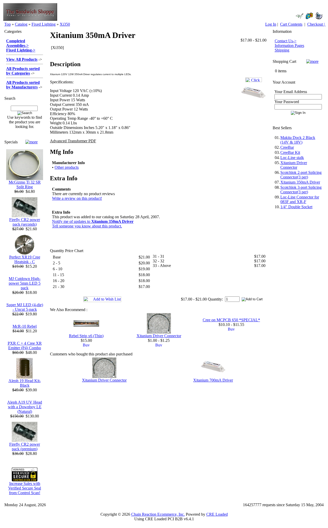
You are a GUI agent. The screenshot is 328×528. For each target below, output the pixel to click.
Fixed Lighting (44, 24)
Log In (270, 24)
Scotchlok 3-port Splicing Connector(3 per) (301, 189)
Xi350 (65, 24)
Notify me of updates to (93, 221)
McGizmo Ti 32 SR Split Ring (25, 184)
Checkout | (316, 24)
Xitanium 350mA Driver (300, 182)
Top (7, 24)
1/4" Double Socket (296, 207)
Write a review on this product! (77, 198)
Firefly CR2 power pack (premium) (24, 446)
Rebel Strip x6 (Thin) (86, 336)
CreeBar (287, 147)
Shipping (282, 50)
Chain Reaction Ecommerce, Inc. (158, 514)
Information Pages (289, 45)
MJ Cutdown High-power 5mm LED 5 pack (24, 283)
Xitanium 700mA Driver (213, 380)
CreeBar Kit (290, 152)
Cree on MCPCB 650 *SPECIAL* (231, 320)
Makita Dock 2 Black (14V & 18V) (297, 139)
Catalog (21, 24)
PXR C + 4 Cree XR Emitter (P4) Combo (25, 345)
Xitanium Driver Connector (159, 336)
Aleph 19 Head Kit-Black (24, 382)
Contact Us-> (285, 41)
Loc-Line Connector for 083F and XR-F (299, 199)
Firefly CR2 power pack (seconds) (24, 221)
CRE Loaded (217, 514)
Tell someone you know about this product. (87, 226)
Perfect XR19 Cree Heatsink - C (24, 259)
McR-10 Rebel (25, 326)
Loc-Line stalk (292, 157)
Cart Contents (291, 24)
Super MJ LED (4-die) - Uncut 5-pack (24, 307)
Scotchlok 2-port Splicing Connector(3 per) (301, 174)
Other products (67, 167)
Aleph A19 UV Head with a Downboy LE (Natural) (24, 407)
